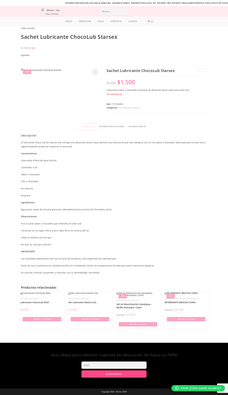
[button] (95, 71)
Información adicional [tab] (112, 126)
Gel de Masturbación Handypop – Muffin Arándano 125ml (134, 306)
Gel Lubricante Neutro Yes (82, 302)
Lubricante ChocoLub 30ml (34, 302)
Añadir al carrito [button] (42, 319)
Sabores (136, 107)
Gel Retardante (193, 298)
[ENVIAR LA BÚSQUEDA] (125, 11)
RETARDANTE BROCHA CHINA (180, 302)
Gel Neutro (85, 298)
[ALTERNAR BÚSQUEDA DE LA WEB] (162, 21)
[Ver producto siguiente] (205, 70)
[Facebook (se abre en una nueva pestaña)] (195, 11)
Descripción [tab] (88, 126)
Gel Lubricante (124, 107)
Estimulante (121, 300)
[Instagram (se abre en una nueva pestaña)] (203, 11)
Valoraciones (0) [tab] (137, 126)
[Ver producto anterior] (199, 70)
